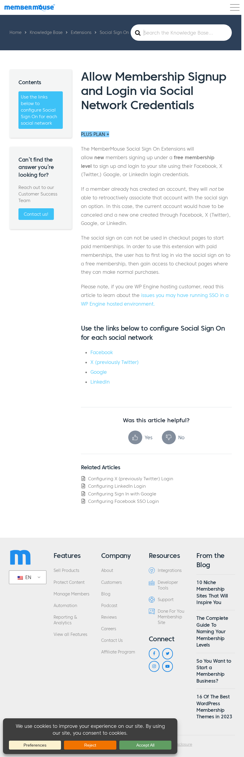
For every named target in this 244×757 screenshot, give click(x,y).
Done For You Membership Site (171, 617)
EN (27, 577)
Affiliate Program (118, 652)
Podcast (109, 605)
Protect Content (69, 582)
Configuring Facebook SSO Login (123, 501)
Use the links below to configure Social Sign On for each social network (39, 110)
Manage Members (71, 594)
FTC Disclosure (178, 744)
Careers (108, 628)
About (107, 570)
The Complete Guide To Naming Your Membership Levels (212, 631)
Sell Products (66, 570)
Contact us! (36, 214)
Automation (65, 605)
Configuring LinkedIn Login (117, 486)
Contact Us (112, 640)
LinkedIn (100, 382)
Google (98, 372)
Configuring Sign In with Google (122, 494)
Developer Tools (168, 585)
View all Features (70, 634)
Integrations (170, 570)
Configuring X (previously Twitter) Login (130, 478)
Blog (105, 594)
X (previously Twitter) (114, 362)
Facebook (101, 352)
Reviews (109, 617)
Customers (111, 582)
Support (165, 599)
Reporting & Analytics (65, 620)
